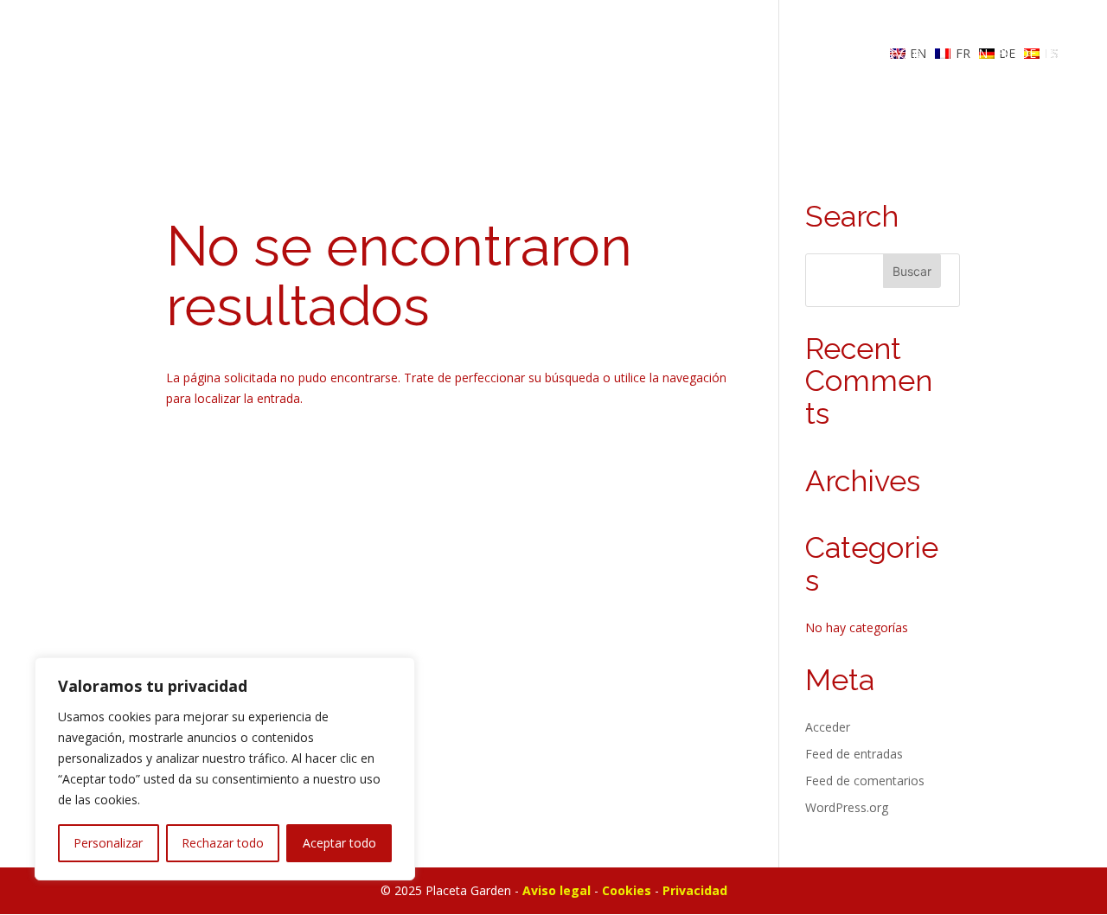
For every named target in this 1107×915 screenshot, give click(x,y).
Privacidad (694, 890)
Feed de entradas (854, 753)
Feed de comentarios (865, 780)
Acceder (827, 727)
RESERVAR (886, 53)
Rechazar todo (223, 843)
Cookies (626, 890)
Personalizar (108, 843)
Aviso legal (556, 890)
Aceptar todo (339, 843)
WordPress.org (846, 807)
